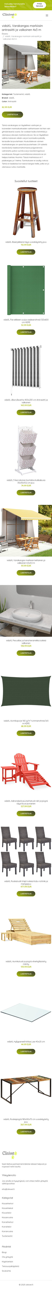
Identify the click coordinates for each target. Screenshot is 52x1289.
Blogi (4, 1252)
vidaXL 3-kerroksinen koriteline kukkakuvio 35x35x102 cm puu (26, 481)
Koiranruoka (7, 1231)
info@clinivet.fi (8, 1189)
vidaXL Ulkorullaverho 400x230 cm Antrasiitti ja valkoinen (26, 401)
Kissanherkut (7, 1203)
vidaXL (27, 94)
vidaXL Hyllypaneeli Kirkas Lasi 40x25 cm (26, 1041)
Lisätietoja (12, 114)
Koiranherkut (7, 1222)
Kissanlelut (6, 1213)
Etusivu (5, 33)
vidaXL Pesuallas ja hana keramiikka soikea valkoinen (26, 641)
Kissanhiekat (7, 1208)
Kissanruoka (7, 1217)
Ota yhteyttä (7, 1257)
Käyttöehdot (7, 1261)
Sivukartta (6, 1271)
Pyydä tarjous (39, 5)
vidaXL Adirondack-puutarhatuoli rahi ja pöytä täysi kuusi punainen (26, 802)
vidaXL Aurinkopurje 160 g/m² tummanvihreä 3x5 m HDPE (26, 722)
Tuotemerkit (18, 94)
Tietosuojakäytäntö (10, 1266)
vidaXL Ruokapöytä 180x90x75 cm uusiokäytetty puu (26, 1120)
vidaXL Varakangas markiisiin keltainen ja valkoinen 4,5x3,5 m (26, 561)
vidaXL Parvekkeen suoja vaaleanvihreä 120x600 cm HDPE (26, 321)
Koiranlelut (6, 1227)
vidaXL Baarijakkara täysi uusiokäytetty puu (26, 242)
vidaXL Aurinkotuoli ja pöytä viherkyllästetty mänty (26, 962)
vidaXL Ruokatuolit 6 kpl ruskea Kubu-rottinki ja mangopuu (26, 882)
